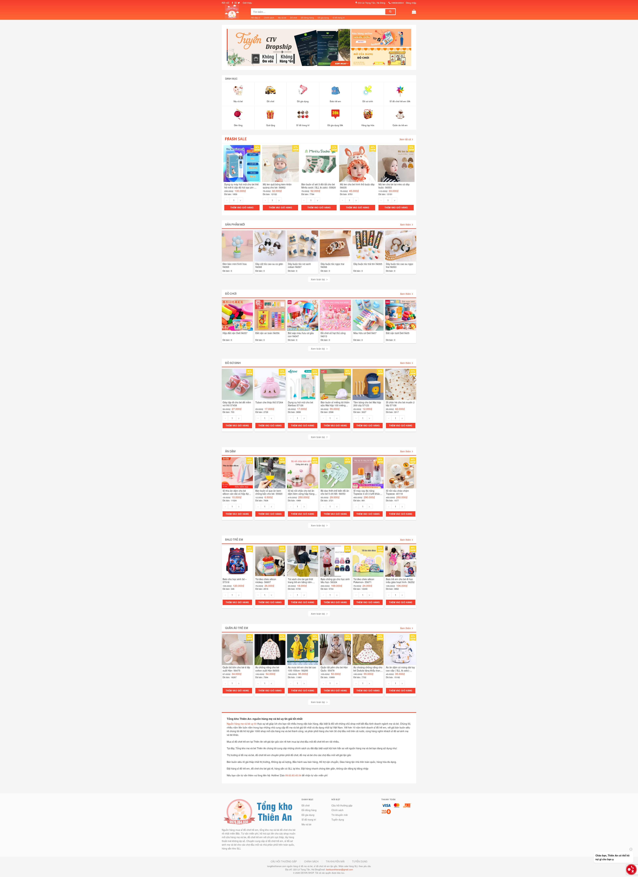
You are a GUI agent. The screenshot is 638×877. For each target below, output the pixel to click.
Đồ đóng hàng (307, 17)
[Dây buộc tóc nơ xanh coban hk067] (302, 246)
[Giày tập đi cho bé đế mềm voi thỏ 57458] (237, 384)
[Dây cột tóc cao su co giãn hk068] (270, 246)
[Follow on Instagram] (236, 3)
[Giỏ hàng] (414, 11)
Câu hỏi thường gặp (341, 805)
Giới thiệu (247, 2)
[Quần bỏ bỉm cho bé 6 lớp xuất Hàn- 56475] (237, 649)
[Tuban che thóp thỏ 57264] (270, 384)
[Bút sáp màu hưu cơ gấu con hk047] (302, 315)
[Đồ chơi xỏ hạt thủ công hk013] (335, 315)
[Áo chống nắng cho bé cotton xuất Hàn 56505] (270, 649)
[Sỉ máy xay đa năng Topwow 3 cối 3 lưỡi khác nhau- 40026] (368, 473)
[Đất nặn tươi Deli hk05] (400, 315)
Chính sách (269, 17)
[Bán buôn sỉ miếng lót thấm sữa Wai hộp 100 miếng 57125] (335, 384)
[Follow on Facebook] (232, 3)
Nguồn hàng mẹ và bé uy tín (242, 723)
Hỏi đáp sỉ (255, 17)
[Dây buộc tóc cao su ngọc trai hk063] (400, 246)
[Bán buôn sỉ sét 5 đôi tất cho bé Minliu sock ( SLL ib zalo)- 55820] (319, 163)
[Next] (346, 49)
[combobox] (318, 12)
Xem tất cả (405, 139)
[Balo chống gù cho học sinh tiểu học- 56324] (335, 561)
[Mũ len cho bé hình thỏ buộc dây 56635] (357, 163)
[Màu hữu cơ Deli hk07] (368, 315)
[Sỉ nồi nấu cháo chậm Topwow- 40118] (400, 473)
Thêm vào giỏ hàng (242, 207)
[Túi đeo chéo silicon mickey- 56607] (270, 561)
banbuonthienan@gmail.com (339, 869)
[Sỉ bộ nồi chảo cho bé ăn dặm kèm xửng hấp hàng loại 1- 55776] (302, 473)
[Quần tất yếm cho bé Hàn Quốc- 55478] (335, 649)
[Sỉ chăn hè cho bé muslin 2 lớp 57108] (400, 384)
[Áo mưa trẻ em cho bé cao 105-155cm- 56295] (302, 649)
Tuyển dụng (337, 819)
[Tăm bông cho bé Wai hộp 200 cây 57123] (368, 384)
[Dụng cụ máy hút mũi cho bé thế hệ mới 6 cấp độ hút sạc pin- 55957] (241, 163)
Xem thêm (405, 224)
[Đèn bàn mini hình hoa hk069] (237, 246)
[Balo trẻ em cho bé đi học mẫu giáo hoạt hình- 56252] (400, 561)
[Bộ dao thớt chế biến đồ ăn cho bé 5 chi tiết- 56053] (335, 473)
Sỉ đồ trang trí (339, 17)
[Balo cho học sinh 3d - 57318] (237, 561)
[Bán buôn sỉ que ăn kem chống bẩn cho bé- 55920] (270, 473)
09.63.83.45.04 (293, 775)
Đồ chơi (293, 17)
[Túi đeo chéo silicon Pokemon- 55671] (368, 561)
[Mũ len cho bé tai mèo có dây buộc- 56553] (396, 163)
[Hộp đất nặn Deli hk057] (237, 315)
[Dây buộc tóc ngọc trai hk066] (335, 246)
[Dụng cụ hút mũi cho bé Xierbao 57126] (302, 384)
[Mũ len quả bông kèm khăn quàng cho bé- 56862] (280, 163)
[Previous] (231, 49)
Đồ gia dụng (323, 17)
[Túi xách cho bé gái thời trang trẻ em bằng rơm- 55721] (302, 561)
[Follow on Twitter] (239, 3)
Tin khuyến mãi (339, 815)
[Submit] (390, 11)
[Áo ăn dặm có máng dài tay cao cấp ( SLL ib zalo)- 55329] (400, 649)
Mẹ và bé (282, 17)
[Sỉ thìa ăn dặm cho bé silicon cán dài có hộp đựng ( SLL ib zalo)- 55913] (237, 473)
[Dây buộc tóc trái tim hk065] (368, 246)
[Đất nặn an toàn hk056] (270, 315)
